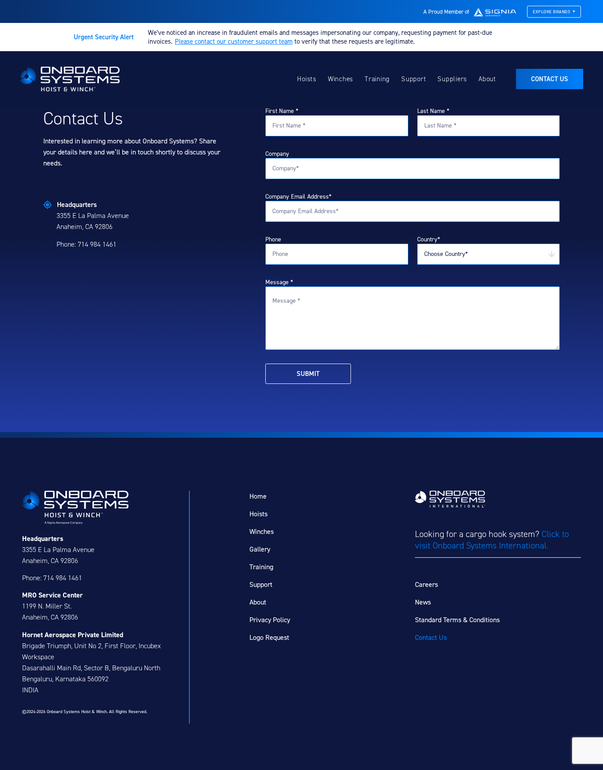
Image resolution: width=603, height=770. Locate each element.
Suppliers (452, 79)
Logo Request (269, 637)
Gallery (259, 549)
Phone (273, 239)
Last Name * (433, 111)
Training (377, 79)
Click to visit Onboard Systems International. (492, 539)
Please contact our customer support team (234, 41)
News (423, 602)
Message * (279, 282)
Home (258, 496)
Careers (426, 584)
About (487, 79)
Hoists (307, 79)
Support (413, 79)
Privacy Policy (269, 619)
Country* (428, 239)
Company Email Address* (298, 196)
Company (277, 154)
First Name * (281, 111)
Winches (340, 79)
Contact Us (431, 637)
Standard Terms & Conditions (457, 619)
